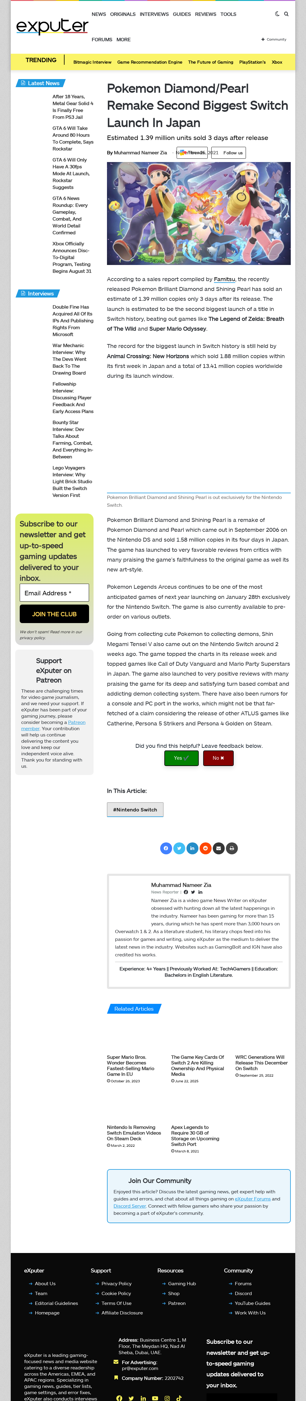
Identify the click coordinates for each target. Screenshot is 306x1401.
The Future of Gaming (210, 61)
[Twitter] (179, 848)
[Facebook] (166, 848)
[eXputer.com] (52, 26)
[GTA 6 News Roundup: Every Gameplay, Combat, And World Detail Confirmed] (31, 206)
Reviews (205, 14)
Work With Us (250, 1312)
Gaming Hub (182, 1283)
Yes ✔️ (181, 758)
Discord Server (130, 1206)
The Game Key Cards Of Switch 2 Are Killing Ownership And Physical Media (197, 1065)
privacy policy (32, 637)
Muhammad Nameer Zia (137, 152)
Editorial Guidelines (56, 1303)
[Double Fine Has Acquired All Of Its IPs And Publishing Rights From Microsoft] (31, 314)
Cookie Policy (116, 1293)
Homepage (47, 1312)
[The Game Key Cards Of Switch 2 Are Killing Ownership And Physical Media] (199, 1035)
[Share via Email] (219, 848)
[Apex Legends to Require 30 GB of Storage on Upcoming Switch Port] (199, 1105)
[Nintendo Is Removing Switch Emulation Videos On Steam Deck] (134, 1105)
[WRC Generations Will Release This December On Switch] (263, 1035)
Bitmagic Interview (92, 61)
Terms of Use (116, 1303)
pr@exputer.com (140, 1368)
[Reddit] (206, 848)
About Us (45, 1283)
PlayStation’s (252, 61)
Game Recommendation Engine (149, 61)
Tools (228, 14)
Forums (102, 39)
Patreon (177, 1303)
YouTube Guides (252, 1303)
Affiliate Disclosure (122, 1312)
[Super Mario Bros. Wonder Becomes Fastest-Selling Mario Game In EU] (134, 1035)
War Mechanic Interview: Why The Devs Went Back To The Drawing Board (69, 358)
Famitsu (224, 278)
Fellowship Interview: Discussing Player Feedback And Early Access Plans (73, 397)
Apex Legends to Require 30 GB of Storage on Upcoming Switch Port (195, 1135)
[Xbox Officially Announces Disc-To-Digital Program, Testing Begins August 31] (31, 251)
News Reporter (165, 892)
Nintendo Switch (137, 809)
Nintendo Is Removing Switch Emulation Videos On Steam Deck (134, 1132)
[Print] (232, 848)
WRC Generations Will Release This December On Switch (261, 1062)
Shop (174, 1293)
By (110, 152)
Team (41, 1293)
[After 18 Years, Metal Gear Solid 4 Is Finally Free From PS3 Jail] (31, 104)
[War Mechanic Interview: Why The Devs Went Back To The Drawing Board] (31, 353)
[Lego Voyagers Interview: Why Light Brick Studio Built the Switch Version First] (31, 475)
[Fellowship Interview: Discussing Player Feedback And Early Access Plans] (31, 391)
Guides (182, 14)
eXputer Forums (253, 1198)
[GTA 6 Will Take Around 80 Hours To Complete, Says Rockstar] (31, 136)
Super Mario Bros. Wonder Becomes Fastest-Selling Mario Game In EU (130, 1065)
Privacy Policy (116, 1283)
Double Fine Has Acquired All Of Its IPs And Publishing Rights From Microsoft (73, 320)
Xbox (277, 61)
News (99, 14)
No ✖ (218, 758)
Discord (243, 1293)
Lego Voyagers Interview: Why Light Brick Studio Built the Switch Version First (72, 481)
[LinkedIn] (192, 848)
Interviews (154, 14)
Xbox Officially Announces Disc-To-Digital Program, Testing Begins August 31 (72, 257)
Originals (123, 14)
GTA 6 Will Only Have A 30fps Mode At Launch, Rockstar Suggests (71, 173)
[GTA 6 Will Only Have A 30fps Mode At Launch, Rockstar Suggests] (31, 167)
